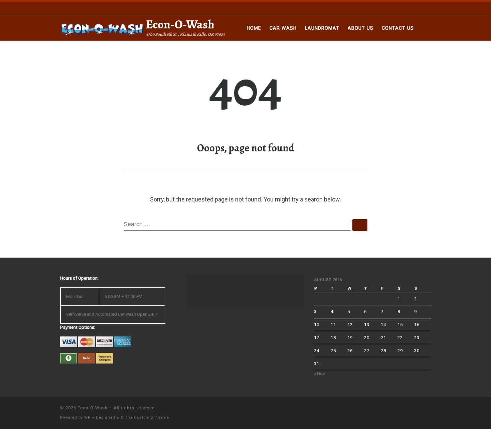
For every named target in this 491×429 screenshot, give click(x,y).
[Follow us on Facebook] (427, 8)
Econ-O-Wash (92, 407)
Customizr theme (151, 417)
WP (87, 417)
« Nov (319, 373)
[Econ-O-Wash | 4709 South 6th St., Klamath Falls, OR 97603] (102, 28)
